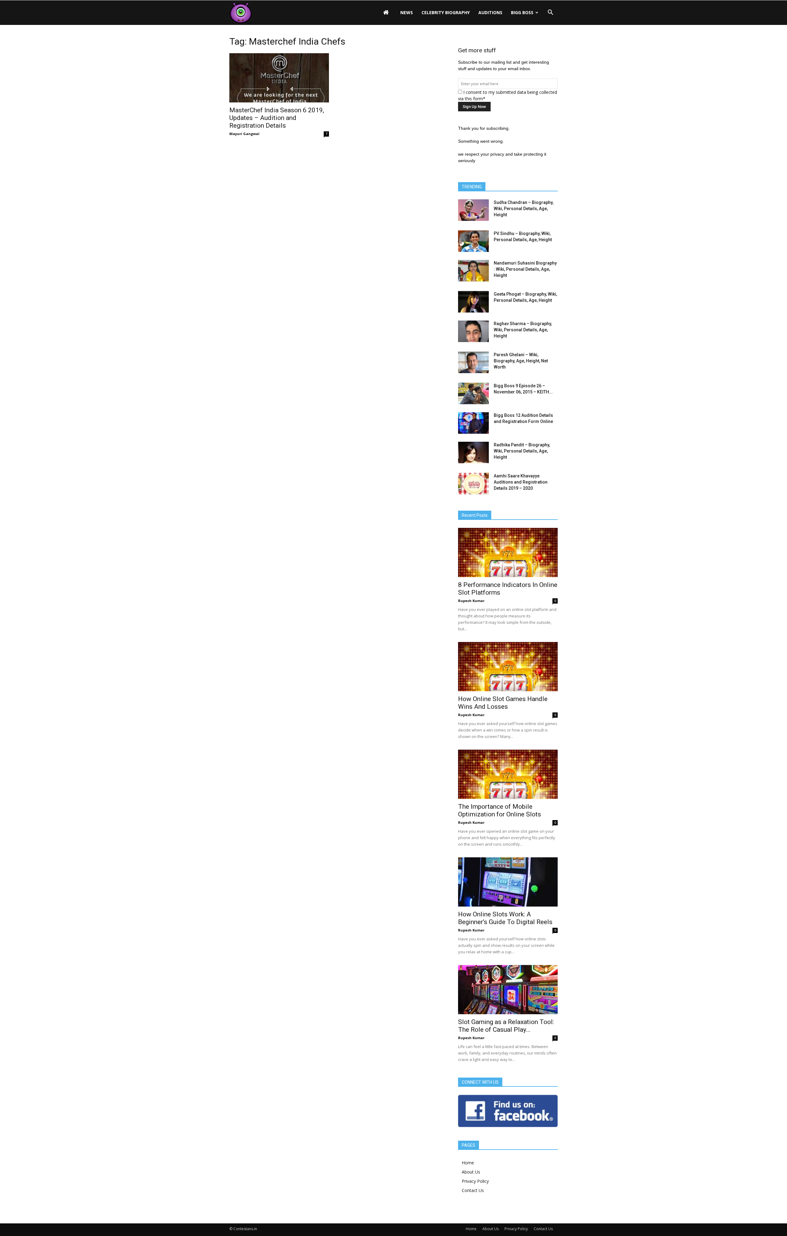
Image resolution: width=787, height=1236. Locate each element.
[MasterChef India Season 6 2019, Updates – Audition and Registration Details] (279, 77)
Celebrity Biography (445, 12)
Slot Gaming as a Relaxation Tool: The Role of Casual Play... (506, 1025)
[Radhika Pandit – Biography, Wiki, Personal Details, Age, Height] (473, 452)
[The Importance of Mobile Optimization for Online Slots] (508, 774)
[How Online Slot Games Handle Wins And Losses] (508, 666)
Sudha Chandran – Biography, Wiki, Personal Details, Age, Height (523, 208)
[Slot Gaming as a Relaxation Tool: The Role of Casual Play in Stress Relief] (508, 989)
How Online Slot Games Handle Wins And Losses (503, 702)
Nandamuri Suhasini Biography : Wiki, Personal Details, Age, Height (525, 269)
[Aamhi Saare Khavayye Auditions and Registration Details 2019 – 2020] (473, 483)
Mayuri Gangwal (244, 133)
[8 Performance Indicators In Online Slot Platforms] (508, 552)
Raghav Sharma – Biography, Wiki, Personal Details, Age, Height (523, 329)
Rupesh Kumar (471, 600)
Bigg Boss (522, 12)
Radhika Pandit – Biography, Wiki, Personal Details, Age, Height (522, 451)
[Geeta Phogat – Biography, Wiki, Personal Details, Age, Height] (473, 302)
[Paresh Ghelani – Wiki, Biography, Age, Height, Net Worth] (473, 362)
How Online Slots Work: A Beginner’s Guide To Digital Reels (505, 918)
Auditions (490, 12)
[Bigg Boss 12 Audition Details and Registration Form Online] (473, 423)
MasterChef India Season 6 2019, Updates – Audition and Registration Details (276, 117)
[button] (550, 12)
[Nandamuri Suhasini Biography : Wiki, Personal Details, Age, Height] (473, 270)
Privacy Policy (475, 1181)
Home (468, 1163)
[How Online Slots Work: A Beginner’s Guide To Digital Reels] (508, 882)
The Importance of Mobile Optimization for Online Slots (499, 810)
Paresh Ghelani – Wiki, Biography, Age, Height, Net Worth (521, 360)
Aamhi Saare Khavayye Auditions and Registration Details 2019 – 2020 (521, 482)
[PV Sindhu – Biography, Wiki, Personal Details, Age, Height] (473, 241)
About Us (471, 1172)
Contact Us (473, 1190)
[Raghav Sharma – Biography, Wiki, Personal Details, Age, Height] (473, 331)
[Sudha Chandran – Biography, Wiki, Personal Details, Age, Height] (473, 210)
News (406, 12)
